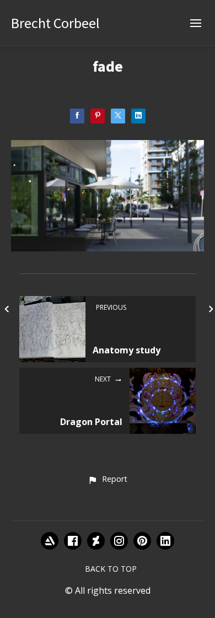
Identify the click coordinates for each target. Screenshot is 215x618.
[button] (107, 479)
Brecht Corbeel (55, 23)
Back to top (111, 568)
